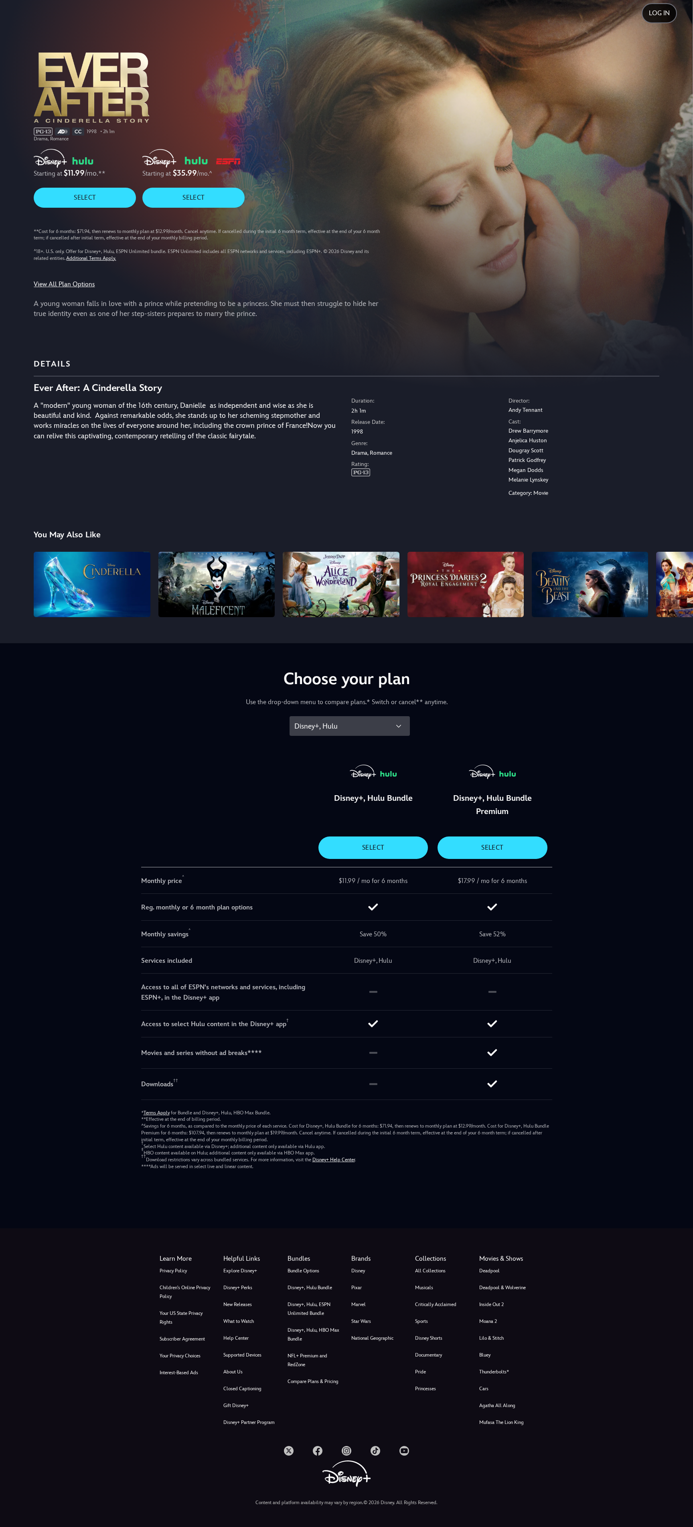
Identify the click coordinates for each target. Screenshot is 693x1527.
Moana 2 (488, 1321)
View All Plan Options (64, 284)
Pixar (356, 1287)
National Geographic (372, 1338)
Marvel (358, 1304)
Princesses (425, 1388)
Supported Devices (242, 1355)
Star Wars (361, 1321)
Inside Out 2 (491, 1304)
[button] (250, 1258)
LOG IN (659, 13)
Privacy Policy (173, 1271)
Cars (483, 1388)
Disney (358, 1271)
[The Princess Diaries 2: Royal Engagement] (465, 584)
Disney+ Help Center (333, 1159)
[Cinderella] (92, 584)
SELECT (85, 197)
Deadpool (489, 1271)
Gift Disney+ (236, 1405)
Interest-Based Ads (179, 1372)
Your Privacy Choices (180, 1356)
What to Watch (238, 1321)
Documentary (428, 1355)
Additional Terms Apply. (91, 258)
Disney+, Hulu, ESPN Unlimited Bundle (309, 1309)
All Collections (430, 1271)
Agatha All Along (497, 1405)
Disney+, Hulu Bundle (310, 1287)
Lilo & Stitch (491, 1338)
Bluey (484, 1355)
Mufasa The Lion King (501, 1422)
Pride (420, 1372)
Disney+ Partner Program (249, 1422)
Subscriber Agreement (182, 1339)
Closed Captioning (242, 1388)
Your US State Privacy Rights (181, 1317)
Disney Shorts (428, 1338)
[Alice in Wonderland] (341, 584)
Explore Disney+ (240, 1271)
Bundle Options (303, 1271)
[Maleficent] (216, 584)
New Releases (237, 1304)
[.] (289, 1451)
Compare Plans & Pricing (313, 1381)
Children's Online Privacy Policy (185, 1292)
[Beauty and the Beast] (590, 584)
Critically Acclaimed (435, 1304)
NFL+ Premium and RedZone (307, 1360)
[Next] (677, 583)
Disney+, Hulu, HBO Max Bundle (313, 1334)
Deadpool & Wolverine (502, 1287)
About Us (233, 1372)
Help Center (236, 1338)
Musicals (424, 1287)
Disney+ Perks (237, 1287)
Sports (421, 1321)
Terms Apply (157, 1113)
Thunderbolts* (494, 1372)
